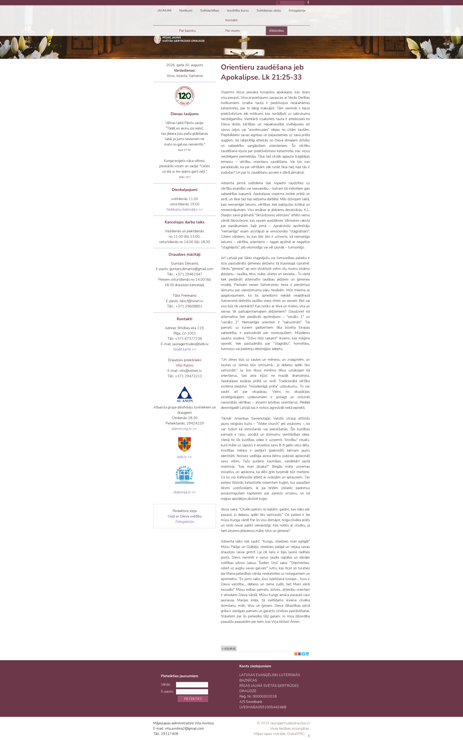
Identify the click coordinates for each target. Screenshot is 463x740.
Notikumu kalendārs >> (184, 209)
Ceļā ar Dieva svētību (185, 516)
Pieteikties (193, 699)
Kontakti (231, 20)
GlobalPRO (296, 733)
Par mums (232, 30)
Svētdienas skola (269, 10)
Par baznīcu (187, 30)
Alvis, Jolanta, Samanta (185, 75)
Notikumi (185, 10)
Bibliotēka (276, 30)
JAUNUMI (164, 10)
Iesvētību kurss (238, 10)
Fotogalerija (297, 10)
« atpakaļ (229, 648)
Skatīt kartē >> (184, 349)
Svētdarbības (209, 10)
